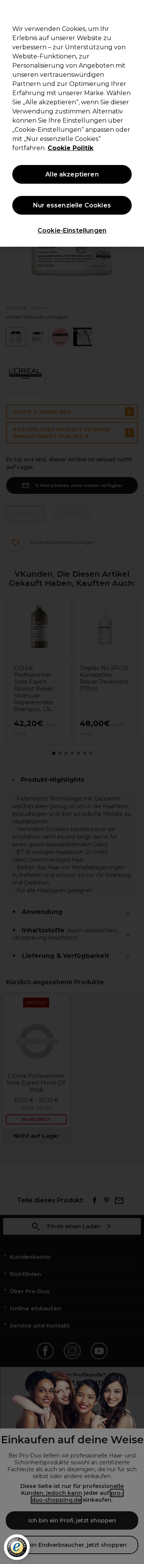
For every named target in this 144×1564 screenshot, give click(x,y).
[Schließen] (134, 10)
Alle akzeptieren (72, 174)
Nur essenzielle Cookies (72, 205)
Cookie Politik (70, 148)
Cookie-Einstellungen (72, 230)
